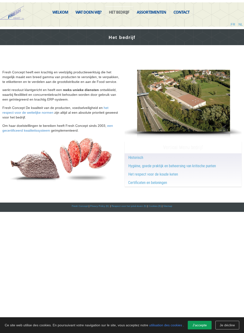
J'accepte (200, 325)
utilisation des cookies (165, 325)
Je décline (227, 325)
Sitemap (167, 206)
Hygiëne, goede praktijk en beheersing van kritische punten (172, 166)
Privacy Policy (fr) (99, 206)
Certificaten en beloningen (147, 182)
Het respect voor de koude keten (153, 174)
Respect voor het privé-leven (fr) (129, 206)
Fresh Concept (80, 206)
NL (241, 24)
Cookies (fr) (155, 206)
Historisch (135, 157)
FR (233, 24)
